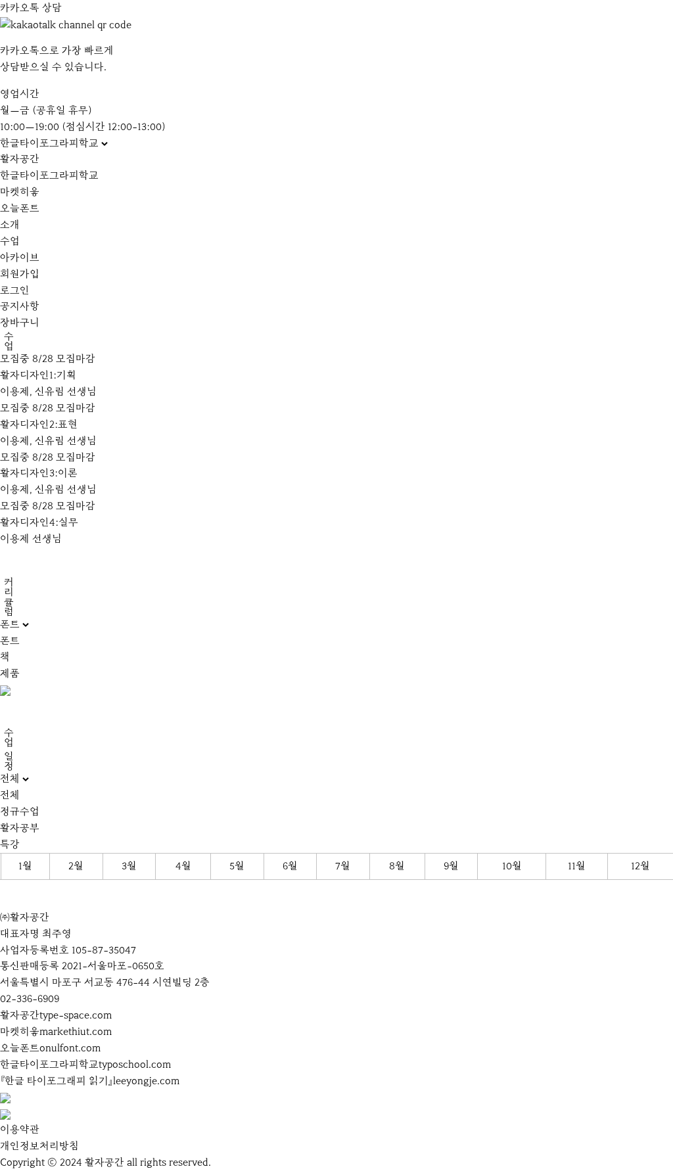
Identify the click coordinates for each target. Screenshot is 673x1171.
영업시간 (19, 94)
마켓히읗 (19, 191)
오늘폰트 (19, 208)
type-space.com (75, 1015)
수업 (10, 241)
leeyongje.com (146, 1081)
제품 (10, 673)
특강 (10, 844)
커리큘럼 (8, 596)
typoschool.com (135, 1064)
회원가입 (19, 274)
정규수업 (19, 811)
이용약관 (19, 1129)
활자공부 (19, 828)
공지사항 (19, 306)
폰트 (10, 640)
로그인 (15, 290)
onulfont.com (70, 1048)
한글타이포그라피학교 (49, 175)
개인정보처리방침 (39, 1146)
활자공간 (19, 159)
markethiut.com (75, 1031)
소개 (10, 224)
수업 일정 (8, 749)
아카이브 (19, 257)
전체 (10, 795)
